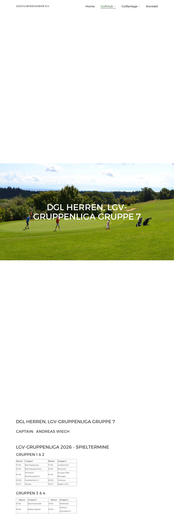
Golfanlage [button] (130, 6)
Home (90, 6)
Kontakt (152, 6)
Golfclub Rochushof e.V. (32, 6)
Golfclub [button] (107, 6)
